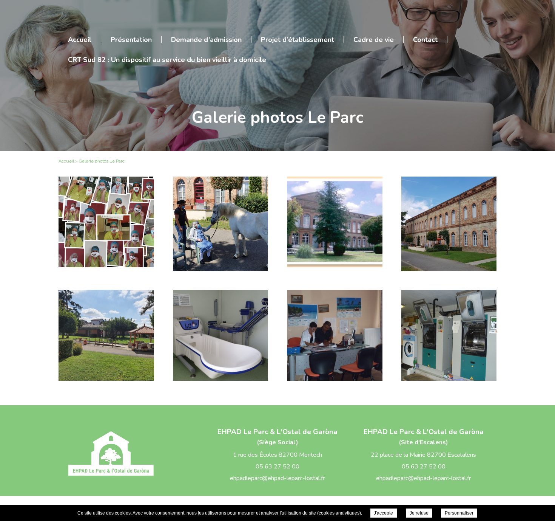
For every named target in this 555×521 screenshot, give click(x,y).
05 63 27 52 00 (277, 466)
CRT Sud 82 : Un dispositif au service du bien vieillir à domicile (167, 59)
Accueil (79, 39)
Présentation (131, 39)
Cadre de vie (373, 39)
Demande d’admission (206, 39)
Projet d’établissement (297, 39)
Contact (425, 39)
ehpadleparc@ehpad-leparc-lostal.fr (277, 478)
